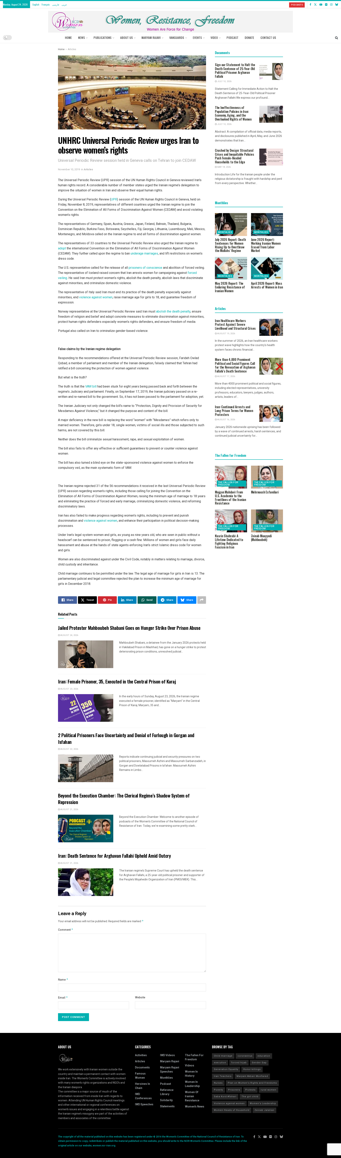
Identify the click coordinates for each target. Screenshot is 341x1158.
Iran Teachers (222, 1076)
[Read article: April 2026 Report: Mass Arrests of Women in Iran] (267, 268)
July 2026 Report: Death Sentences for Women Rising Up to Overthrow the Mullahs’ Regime (230, 245)
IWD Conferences (143, 1096)
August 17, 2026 (226, 376)
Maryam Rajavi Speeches (169, 1069)
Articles (72, 49)
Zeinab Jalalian (264, 1110)
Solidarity (166, 1100)
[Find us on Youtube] (320, 4)
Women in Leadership (192, 1084)
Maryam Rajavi (169, 1061)
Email (63, 998)
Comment (65, 930)
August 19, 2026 (226, 333)
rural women (268, 1090)
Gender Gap (259, 1062)
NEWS (81, 37)
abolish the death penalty (173, 311)
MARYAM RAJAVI (151, 37)
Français (46, 4)
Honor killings (252, 1069)
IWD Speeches (144, 1104)
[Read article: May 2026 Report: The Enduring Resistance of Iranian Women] (231, 268)
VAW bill (90, 386)
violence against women (95, 297)
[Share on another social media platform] (201, 600)
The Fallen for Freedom (228, 484)
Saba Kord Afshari (225, 1096)
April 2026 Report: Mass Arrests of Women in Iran (267, 285)
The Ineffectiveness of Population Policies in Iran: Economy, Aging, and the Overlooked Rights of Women (233, 113)
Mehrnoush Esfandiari (265, 492)
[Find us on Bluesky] (336, 4)
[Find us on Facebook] (310, 4)
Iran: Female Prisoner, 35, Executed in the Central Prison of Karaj (117, 681)
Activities (141, 1055)
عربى (64, 4)
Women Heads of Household (231, 1110)
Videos (189, 1065)
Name (63, 980)
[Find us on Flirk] (326, 4)
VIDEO (214, 37)
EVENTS (197, 37)
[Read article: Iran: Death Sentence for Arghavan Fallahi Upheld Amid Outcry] (85, 882)
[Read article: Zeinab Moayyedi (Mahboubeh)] (267, 520)
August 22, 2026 (69, 749)
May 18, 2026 (224, 167)
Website (140, 997)
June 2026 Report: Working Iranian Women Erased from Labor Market (266, 245)
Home (68, 37)
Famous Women (140, 1076)
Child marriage (223, 1056)
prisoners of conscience (145, 268)
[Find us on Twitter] (315, 4)
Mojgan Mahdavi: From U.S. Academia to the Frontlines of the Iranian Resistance (230, 498)
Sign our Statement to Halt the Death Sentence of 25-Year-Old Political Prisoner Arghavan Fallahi (235, 70)
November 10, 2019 (69, 169)
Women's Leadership (263, 1103)
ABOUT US (126, 37)
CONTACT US (268, 37)
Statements (167, 1106)
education (264, 1056)
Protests (250, 1090)
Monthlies (225, 232)
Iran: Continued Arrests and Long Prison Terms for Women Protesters (234, 410)
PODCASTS (297, 5)
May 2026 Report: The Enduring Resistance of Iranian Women (230, 287)
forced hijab (239, 1062)
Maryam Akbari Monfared (252, 1076)
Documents (142, 1067)
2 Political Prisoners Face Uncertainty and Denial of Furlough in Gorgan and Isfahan (126, 738)
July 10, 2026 (224, 81)
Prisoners (234, 1090)
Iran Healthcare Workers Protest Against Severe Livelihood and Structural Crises (235, 324)
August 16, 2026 (226, 419)
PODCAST (232, 37)
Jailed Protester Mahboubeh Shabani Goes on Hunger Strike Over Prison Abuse (129, 627)
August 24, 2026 (69, 635)
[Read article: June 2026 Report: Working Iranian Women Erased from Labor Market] (267, 224)
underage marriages (144, 253)
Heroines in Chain (142, 1086)
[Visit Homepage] (170, 20)
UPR (114, 199)
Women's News (194, 1107)
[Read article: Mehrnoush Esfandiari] (267, 477)
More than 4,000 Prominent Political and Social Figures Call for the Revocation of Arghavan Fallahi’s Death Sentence (235, 365)
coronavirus (245, 1056)
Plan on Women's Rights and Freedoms (252, 1083)
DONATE (249, 37)
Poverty (218, 1090)
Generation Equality (226, 1069)
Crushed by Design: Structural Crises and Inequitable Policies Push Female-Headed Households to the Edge (234, 156)
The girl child (250, 1096)
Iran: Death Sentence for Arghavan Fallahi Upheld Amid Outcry (114, 855)
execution (220, 1062)
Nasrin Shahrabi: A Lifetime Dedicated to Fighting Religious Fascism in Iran (229, 541)
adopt (62, 248)
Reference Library (166, 1092)
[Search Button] (336, 37)
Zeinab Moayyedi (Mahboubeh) (261, 538)
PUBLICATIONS (102, 37)
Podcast (165, 1084)
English (36, 4)
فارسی (55, 4)
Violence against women (229, 1103)
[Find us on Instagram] (331, 4)
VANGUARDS (176, 37)
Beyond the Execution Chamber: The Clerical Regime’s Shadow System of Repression (123, 799)
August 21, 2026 (69, 809)
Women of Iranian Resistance (192, 1096)
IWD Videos (167, 1055)
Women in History (191, 1074)
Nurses (218, 1083)
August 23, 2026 (69, 689)
